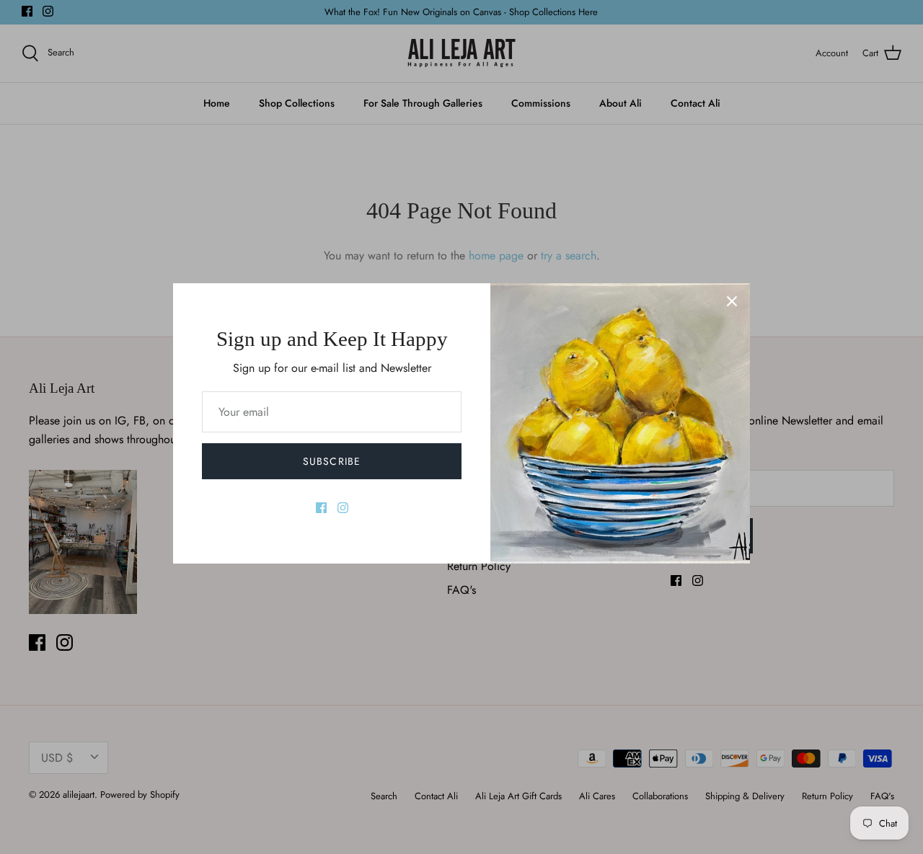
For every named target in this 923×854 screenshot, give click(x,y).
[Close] (732, 301)
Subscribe (332, 461)
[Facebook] (321, 507)
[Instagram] (342, 507)
